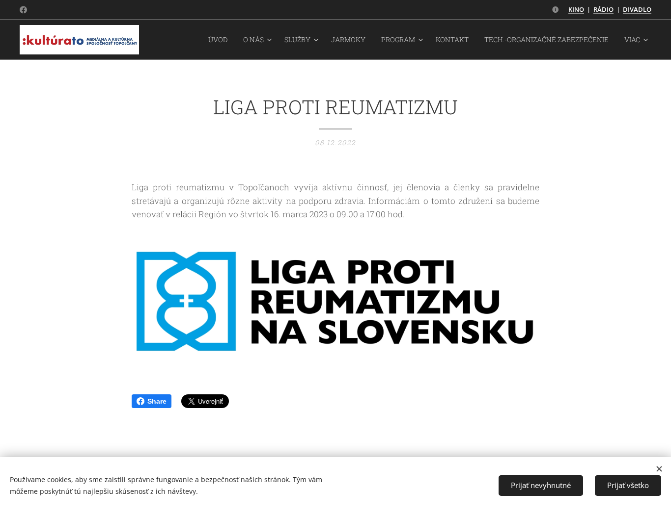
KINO (576, 9)
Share (157, 401)
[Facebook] (23, 9)
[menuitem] (220, 39)
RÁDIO (603, 9)
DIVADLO (637, 9)
